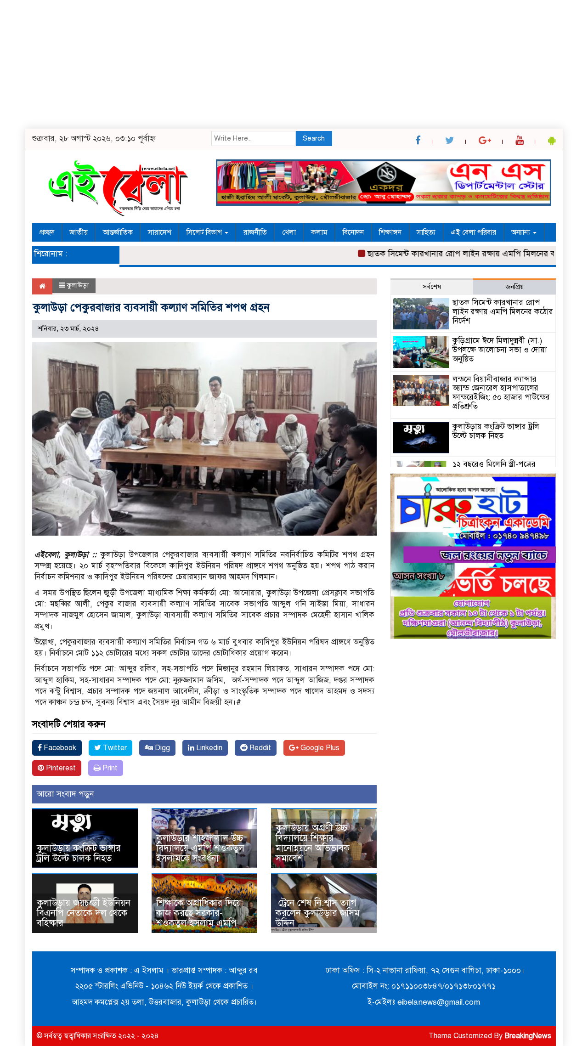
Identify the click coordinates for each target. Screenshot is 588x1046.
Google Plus (319, 747)
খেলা (289, 232)
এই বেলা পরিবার (473, 232)
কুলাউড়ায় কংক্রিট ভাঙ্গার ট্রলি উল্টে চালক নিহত (79, 853)
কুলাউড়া (78, 285)
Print (109, 768)
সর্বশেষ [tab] (432, 287)
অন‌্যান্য (521, 232)
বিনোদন (353, 232)
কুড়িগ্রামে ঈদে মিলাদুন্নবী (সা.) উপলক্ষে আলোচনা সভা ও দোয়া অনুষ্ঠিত (499, 350)
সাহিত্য (426, 232)
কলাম (319, 232)
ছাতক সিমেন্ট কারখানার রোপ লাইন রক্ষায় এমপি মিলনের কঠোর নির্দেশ (460, 254)
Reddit (259, 747)
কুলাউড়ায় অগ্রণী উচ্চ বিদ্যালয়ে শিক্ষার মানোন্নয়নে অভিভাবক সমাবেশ (313, 843)
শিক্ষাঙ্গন (390, 232)
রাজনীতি (255, 232)
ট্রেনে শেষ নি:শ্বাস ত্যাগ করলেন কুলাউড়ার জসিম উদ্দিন (318, 913)
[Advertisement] (275, 64)
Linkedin (208, 747)
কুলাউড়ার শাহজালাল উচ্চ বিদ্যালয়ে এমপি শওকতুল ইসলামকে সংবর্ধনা (200, 848)
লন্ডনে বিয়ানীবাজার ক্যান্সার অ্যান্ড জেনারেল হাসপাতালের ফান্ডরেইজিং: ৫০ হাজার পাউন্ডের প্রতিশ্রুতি (501, 392)
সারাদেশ (159, 232)
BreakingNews (527, 1035)
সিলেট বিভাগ (205, 232)
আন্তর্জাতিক (118, 232)
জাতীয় (78, 232)
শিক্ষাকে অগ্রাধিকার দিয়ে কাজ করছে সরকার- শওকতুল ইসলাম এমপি (198, 913)
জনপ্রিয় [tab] (514, 287)
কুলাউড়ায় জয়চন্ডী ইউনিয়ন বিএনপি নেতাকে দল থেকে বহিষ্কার (83, 913)
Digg (161, 747)
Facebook (59, 747)
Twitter (114, 747)
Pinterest (60, 768)
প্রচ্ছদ (47, 232)
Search (314, 138)
